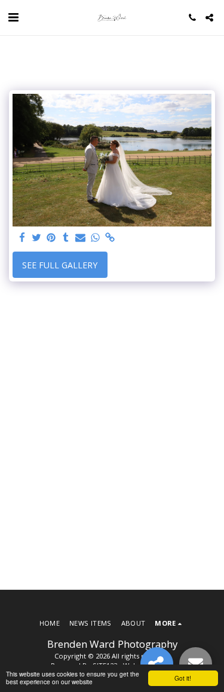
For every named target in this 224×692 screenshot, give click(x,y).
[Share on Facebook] (22, 237)
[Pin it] (51, 237)
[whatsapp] (95, 237)
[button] (13, 17)
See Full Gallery (59, 265)
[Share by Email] (80, 237)
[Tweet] (37, 237)
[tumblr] (66, 237)
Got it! (182, 677)
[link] (110, 237)
